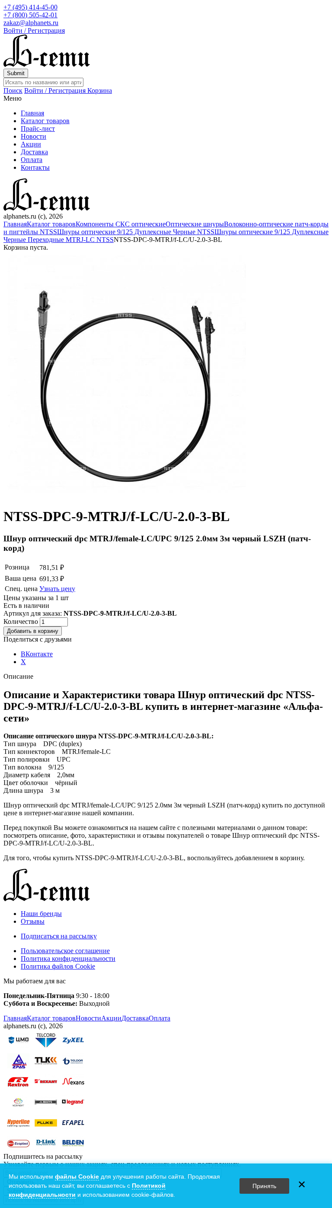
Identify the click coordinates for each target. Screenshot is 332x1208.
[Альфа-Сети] (46, 64)
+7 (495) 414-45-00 (30, 7)
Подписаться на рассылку (59, 936)
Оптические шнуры (195, 224)
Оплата (31, 159)
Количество (21, 621)
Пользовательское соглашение (65, 950)
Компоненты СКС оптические (121, 224)
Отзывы (33, 921)
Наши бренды (41, 913)
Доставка (34, 152)
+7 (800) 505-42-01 (30, 15)
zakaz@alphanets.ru (30, 22)
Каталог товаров (45, 120)
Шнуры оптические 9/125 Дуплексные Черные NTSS (135, 231)
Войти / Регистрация (34, 30)
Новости (33, 136)
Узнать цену (57, 588)
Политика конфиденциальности (68, 958)
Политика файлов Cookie (58, 966)
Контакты (35, 167)
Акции (31, 144)
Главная (32, 113)
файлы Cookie (77, 1176)
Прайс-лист (38, 128)
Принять (264, 1186)
